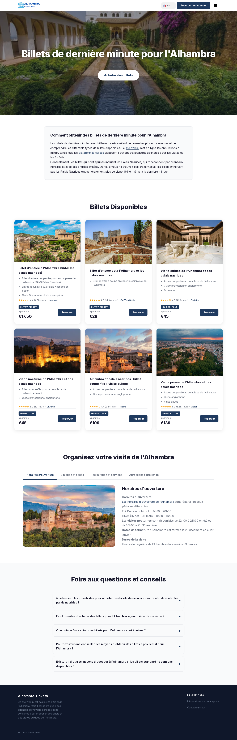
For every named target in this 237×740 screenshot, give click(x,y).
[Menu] (215, 5)
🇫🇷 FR (166, 5)
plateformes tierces (91, 152)
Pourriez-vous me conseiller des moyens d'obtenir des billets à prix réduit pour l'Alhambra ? (110, 646)
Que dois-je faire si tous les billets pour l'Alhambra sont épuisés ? (101, 630)
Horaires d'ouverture (40, 475)
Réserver (67, 312)
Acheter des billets (118, 75)
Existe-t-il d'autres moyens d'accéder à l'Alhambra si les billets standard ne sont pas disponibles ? (114, 664)
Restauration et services (106, 475)
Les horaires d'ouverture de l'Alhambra (148, 501)
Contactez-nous (196, 707)
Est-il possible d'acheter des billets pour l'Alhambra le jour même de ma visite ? (110, 616)
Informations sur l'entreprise (203, 701)
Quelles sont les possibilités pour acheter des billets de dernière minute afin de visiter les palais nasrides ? (117, 600)
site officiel (132, 148)
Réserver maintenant (193, 5)
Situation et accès (72, 475)
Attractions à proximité (144, 475)
